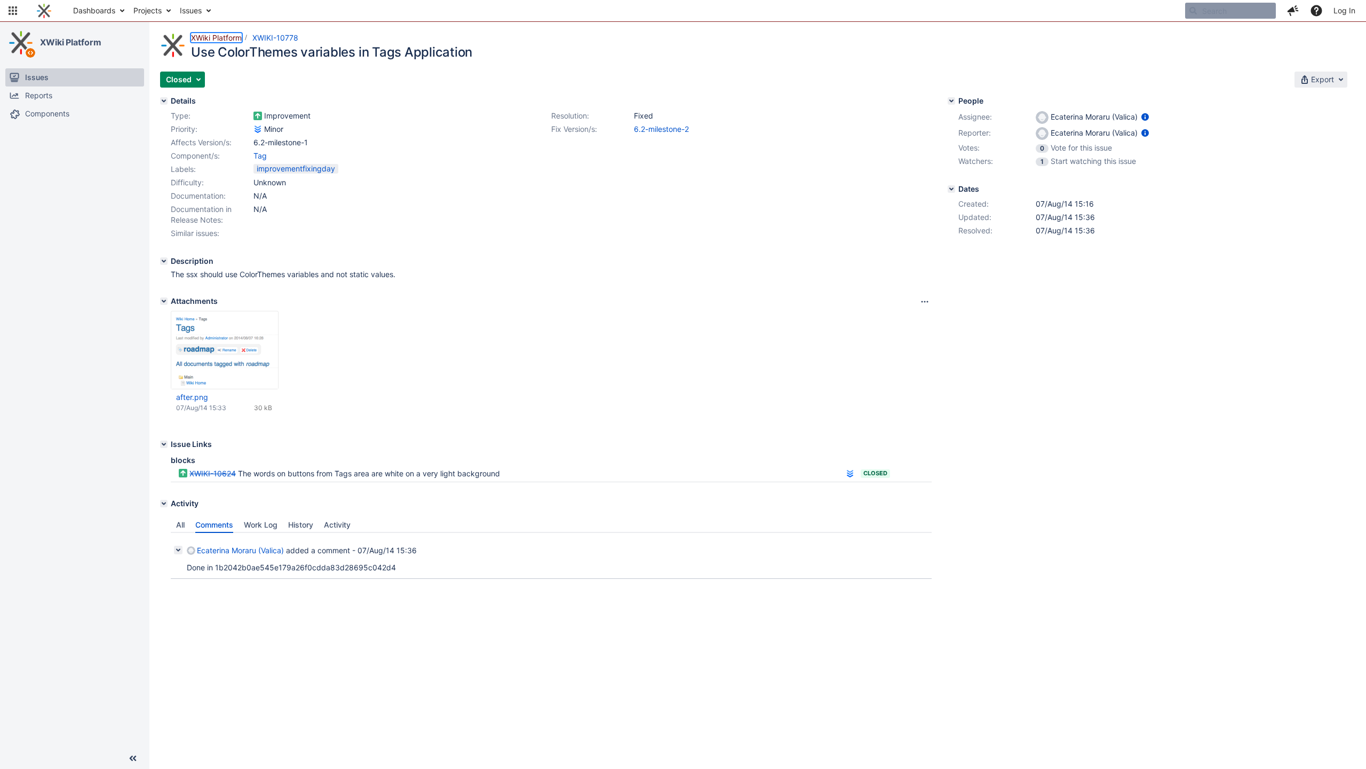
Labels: (183, 169)
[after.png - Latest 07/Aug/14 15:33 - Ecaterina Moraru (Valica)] (224, 350)
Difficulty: (187, 182)
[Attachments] (164, 301)
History (300, 524)
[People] (951, 101)
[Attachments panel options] (925, 301)
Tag (260, 155)
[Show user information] (1145, 116)
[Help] (1316, 10)
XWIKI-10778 (275, 37)
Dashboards (94, 10)
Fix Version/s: (574, 129)
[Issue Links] (164, 444)
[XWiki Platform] (21, 43)
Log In (1344, 10)
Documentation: (198, 195)
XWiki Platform (70, 42)
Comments (214, 524)
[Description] (164, 261)
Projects (147, 10)
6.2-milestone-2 (661, 129)
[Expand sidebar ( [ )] (133, 758)
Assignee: (975, 116)
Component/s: (195, 155)
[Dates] (951, 189)
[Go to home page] (44, 10)
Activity (337, 524)
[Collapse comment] (178, 550)
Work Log (260, 524)
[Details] (164, 101)
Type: (180, 115)
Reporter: (974, 132)
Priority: (184, 129)
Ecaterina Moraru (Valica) (240, 550)
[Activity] (164, 503)
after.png (192, 397)
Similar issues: (195, 233)
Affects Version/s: (201, 142)
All (180, 524)
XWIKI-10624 (212, 473)
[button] (12, 10)
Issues (191, 10)
